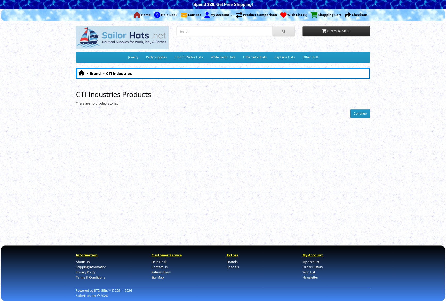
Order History (312, 267)
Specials (233, 267)
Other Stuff (310, 57)
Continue (360, 113)
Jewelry (133, 57)
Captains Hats (284, 57)
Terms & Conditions (90, 277)
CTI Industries (119, 73)
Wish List (308, 272)
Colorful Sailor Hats (188, 57)
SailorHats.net (86, 296)
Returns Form (161, 272)
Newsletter (310, 277)
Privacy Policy (85, 272)
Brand (95, 73)
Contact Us (160, 267)
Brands (232, 262)
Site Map (158, 277)
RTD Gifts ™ (102, 290)
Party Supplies (156, 57)
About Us (83, 262)
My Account (310, 262)
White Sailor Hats (223, 57)
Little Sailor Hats (255, 57)
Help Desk (159, 262)
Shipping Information (91, 267)
